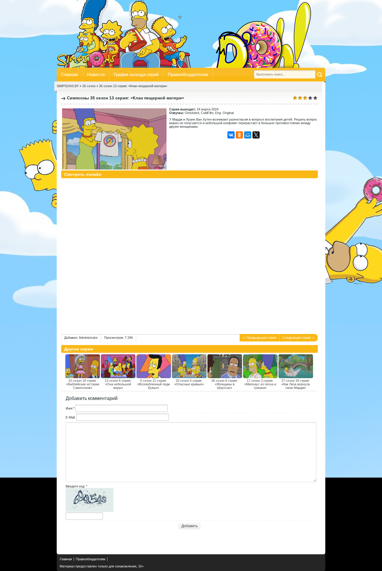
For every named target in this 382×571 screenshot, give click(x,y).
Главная (69, 74)
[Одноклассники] (239, 134)
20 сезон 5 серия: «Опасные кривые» (189, 382)
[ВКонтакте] (231, 134)
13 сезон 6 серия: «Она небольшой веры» (118, 384)
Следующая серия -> (299, 337)
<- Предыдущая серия (259, 337)
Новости (95, 74)
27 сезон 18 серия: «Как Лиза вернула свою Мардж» (295, 384)
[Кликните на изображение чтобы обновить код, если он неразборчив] (89, 510)
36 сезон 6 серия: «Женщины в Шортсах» (224, 384)
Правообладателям (188, 74)
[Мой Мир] (247, 134)
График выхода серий (136, 74)
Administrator (88, 337)
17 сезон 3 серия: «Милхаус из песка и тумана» (260, 384)
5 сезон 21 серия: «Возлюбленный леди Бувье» (153, 384)
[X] (256, 134)
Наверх (64, 545)
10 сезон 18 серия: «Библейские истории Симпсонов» (82, 384)
